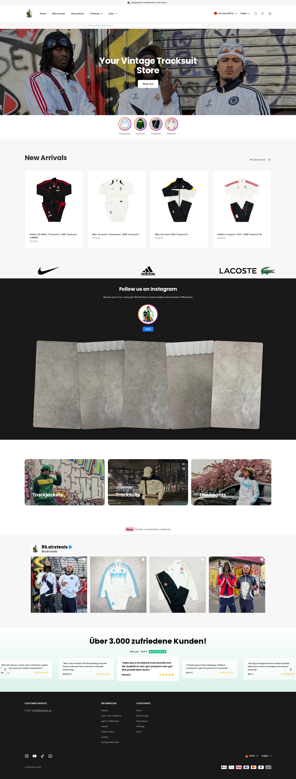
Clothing (94, 13)
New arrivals (58, 13)
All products (77, 13)
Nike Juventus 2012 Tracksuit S (171, 234)
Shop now (148, 84)
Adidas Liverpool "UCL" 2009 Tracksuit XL (240, 234)
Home (43, 13)
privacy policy (107, 731)
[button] (290, 669)
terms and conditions (111, 715)
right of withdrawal (110, 721)
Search (104, 710)
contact (104, 737)
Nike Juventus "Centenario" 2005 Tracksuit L (116, 234)
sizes (111, 13)
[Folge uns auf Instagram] (27, 756)
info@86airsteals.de (41, 710)
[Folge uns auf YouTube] (35, 756)
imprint (104, 726)
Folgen (148, 329)
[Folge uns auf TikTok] (42, 756)
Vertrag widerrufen (110, 742)
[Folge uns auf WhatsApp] (50, 756)
